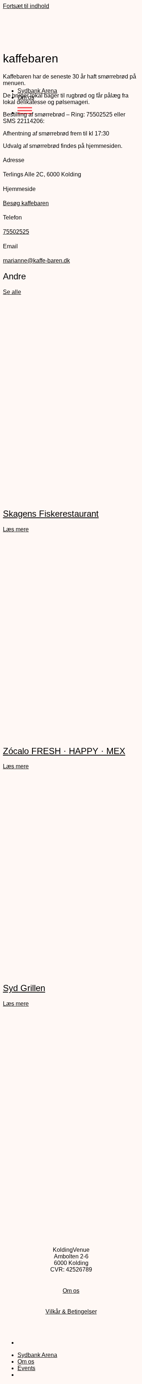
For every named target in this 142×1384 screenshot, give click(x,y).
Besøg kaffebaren (26, 203)
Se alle (12, 292)
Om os (71, 1291)
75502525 (16, 232)
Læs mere (16, 529)
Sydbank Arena (37, 91)
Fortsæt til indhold (26, 6)
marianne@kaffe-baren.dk (36, 260)
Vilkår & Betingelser (71, 1311)
